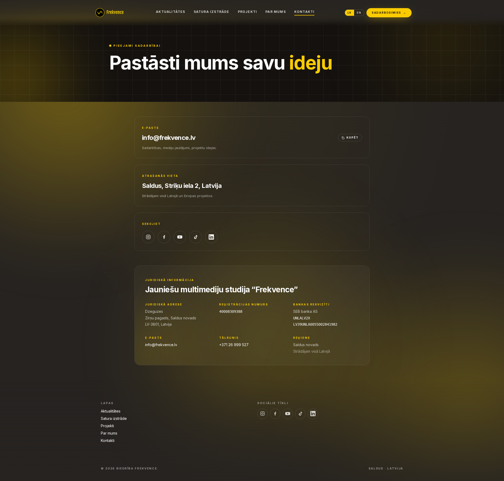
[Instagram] (148, 237)
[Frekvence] (109, 12)
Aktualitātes (170, 12)
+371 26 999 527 (234, 344)
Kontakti (304, 12)
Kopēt (352, 137)
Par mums (275, 12)
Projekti (247, 12)
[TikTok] (195, 237)
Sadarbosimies (389, 12)
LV (350, 12)
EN (359, 12)
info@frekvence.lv (169, 137)
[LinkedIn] (211, 237)
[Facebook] (164, 237)
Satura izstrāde (211, 12)
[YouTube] (180, 237)
